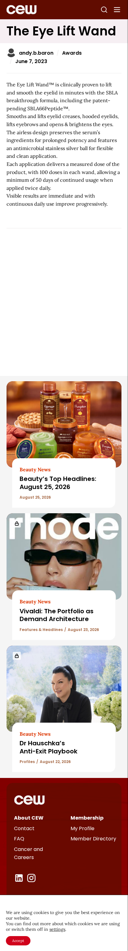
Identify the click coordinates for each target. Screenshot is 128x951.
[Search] (104, 9)
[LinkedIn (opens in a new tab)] (19, 878)
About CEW (28, 817)
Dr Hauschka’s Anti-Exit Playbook (48, 747)
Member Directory (93, 838)
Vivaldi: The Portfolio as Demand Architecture (57, 615)
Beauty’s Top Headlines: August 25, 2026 (58, 482)
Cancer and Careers (28, 853)
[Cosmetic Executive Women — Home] (22, 9)
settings (57, 929)
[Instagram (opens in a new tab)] (31, 878)
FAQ (19, 838)
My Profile (82, 828)
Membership (87, 817)
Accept (18, 940)
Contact (24, 828)
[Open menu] (117, 9)
